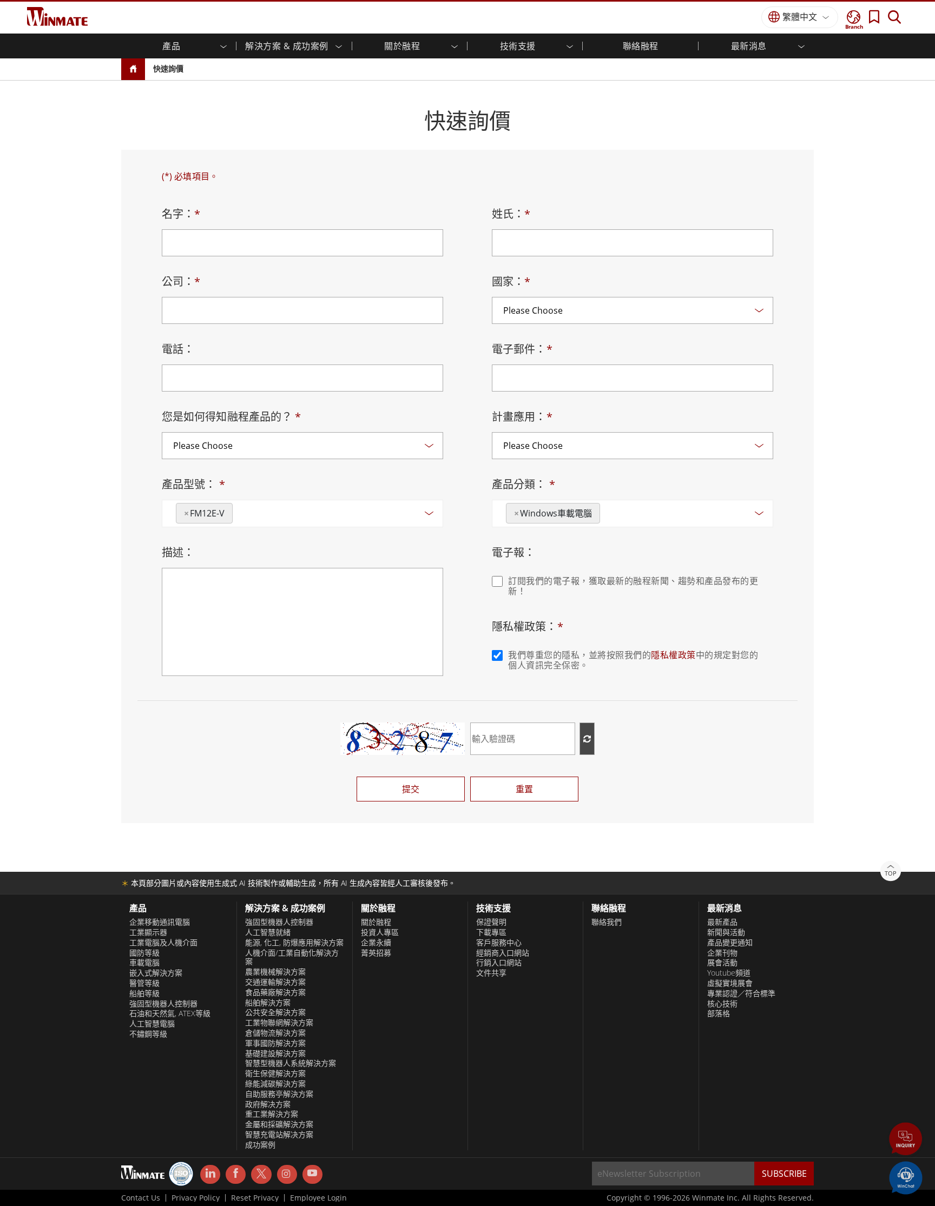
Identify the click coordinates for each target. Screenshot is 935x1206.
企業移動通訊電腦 (159, 922)
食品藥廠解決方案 (275, 992)
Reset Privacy (255, 1198)
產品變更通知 (730, 942)
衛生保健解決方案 (275, 1073)
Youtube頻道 (728, 973)
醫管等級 (144, 983)
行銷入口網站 (499, 963)
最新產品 (722, 922)
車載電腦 (144, 963)
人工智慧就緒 (268, 932)
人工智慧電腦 (152, 1024)
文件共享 (491, 973)
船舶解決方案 (268, 1003)
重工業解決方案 (271, 1114)
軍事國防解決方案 (275, 1043)
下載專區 (491, 932)
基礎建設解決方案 (275, 1053)
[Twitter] (261, 1174)
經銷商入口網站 (502, 953)
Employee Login (318, 1198)
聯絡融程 (641, 46)
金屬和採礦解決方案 (279, 1124)
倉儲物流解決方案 (275, 1033)
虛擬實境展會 (730, 983)
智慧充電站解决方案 (279, 1134)
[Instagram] (287, 1174)
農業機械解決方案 (275, 972)
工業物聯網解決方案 (279, 1023)
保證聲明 (491, 922)
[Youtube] (312, 1175)
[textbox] (238, 509)
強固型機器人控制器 (163, 1004)
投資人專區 (380, 932)
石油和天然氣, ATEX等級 (169, 1013)
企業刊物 (722, 953)
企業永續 (376, 942)
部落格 (718, 1013)
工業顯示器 (148, 932)
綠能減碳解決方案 (275, 1084)
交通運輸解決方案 (275, 982)
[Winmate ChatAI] (906, 1177)
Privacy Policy (196, 1198)
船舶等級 (144, 993)
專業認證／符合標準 (741, 993)
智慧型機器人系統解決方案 (290, 1063)
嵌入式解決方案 (155, 973)
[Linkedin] (210, 1175)
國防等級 (144, 953)
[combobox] (302, 513)
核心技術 (722, 1004)
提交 (410, 789)
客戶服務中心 (499, 942)
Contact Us (140, 1198)
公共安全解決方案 (275, 1012)
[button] (906, 1140)
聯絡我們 (606, 922)
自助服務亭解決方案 (279, 1094)
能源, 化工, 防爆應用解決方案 (294, 942)
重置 (524, 789)
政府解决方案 (268, 1104)
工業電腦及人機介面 (163, 942)
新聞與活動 (726, 932)
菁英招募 (376, 953)
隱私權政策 (673, 655)
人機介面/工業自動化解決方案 (292, 957)
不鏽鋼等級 (148, 1034)
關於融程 (376, 922)
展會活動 (722, 963)
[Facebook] (235, 1175)
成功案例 (260, 1145)
